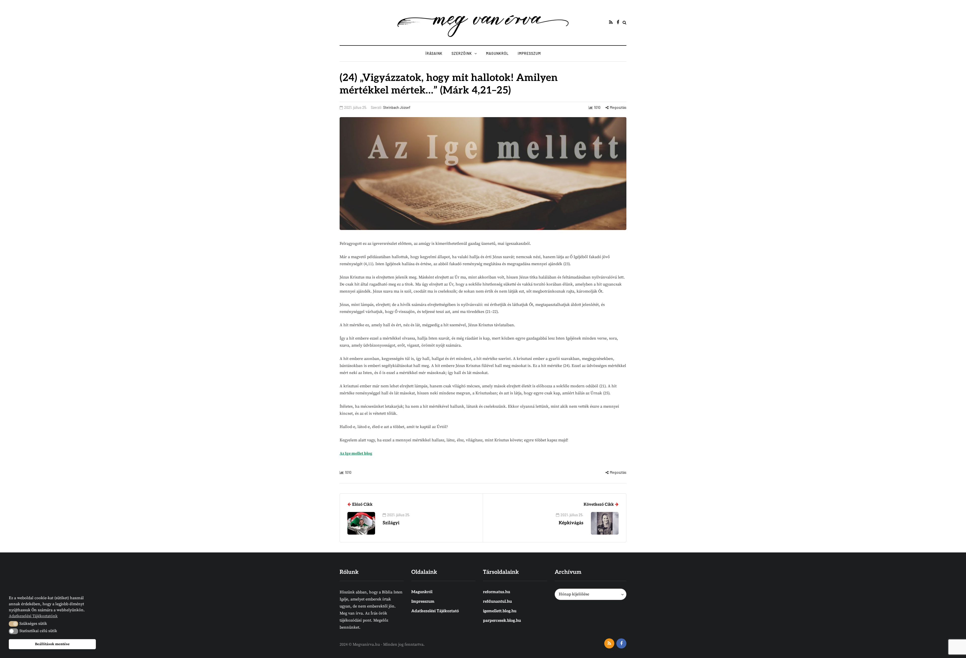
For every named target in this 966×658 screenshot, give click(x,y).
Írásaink (433, 53)
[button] (13, 624)
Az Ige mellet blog (356, 453)
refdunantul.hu (497, 601)
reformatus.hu (496, 592)
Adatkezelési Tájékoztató (435, 611)
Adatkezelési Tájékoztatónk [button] (33, 616)
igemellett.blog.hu (499, 611)
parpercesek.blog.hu (502, 620)
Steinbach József (396, 107)
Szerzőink (462, 53)
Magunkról (497, 53)
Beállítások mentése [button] (52, 644)
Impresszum (529, 53)
